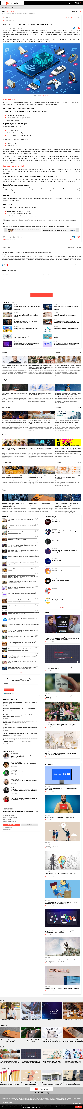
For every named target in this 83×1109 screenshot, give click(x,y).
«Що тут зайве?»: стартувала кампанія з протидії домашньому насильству (22, 637)
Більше (21, 672)
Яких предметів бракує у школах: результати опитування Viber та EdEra (23, 520)
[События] (78, 3)
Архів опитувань (7, 829)
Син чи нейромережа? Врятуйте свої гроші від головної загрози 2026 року (25, 322)
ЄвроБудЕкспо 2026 (57, 600)
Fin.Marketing (56, 521)
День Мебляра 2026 (57, 570)
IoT (68, 17)
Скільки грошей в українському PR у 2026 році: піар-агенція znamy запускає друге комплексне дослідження (23, 649)
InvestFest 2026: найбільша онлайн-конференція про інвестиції (65, 531)
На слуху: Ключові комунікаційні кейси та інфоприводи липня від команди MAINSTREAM (62, 667)
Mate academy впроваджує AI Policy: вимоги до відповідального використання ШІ (65, 329)
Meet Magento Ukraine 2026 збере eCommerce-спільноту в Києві (65, 551)
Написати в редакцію (10, 239)
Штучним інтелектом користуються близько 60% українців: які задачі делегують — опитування (26, 329)
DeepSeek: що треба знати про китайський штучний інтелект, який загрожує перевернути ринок (66, 344)
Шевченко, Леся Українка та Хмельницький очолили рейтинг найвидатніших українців (22, 582)
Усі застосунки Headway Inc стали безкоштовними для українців (23, 605)
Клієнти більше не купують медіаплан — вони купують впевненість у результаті (60, 845)
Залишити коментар (41, 294)
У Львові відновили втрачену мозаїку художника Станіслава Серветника (22, 526)
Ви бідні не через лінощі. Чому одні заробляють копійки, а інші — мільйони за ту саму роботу (61, 960)
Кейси (2, 1047)
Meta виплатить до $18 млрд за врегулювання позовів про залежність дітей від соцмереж (19, 740)
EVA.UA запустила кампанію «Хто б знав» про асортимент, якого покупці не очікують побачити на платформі (61, 725)
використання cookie (59, 1106)
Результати (30, 824)
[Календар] (76, 3)
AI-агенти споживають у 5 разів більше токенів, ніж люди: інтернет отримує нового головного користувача (27, 308)
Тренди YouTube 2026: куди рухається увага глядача (59, 817)
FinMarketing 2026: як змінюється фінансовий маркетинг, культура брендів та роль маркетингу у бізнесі (23, 612)
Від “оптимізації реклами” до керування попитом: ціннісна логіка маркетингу (61, 874)
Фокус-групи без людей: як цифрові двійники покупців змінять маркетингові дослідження (65, 314)
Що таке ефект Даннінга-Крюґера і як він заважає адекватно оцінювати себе (31, 1083)
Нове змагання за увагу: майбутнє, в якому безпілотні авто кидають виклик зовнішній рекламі (66, 322)
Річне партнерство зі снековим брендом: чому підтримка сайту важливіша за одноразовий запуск (52, 1062)
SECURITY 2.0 (55, 590)
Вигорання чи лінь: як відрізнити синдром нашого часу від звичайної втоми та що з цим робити (10, 1083)
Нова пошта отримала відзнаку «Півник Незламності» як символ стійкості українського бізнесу (23, 551)
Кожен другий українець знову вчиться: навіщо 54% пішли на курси (22, 662)
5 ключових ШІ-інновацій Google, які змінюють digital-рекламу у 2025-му (25, 336)
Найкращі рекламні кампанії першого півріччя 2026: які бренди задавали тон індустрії (60, 754)
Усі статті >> (58, 352)
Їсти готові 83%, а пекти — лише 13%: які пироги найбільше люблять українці (23, 569)
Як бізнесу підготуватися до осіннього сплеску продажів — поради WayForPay (22, 643)
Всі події (62, 607)
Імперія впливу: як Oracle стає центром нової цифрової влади (62, 988)
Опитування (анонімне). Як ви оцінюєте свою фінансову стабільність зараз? (20, 812)
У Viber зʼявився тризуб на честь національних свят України (22, 593)
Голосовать (11, 824)
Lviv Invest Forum (56, 540)
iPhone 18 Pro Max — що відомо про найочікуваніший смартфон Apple (52, 1040)
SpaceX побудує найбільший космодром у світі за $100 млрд (20, 727)
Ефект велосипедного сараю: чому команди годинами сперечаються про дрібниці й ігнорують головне (52, 1083)
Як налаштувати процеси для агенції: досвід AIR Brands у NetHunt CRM (61, 789)
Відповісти (78, 264)
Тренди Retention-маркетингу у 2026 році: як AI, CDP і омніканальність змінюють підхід (59, 931)
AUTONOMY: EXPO (57, 560)
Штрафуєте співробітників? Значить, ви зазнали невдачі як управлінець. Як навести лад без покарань (61, 903)
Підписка (80, 3)
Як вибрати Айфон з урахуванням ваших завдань (10, 1040)
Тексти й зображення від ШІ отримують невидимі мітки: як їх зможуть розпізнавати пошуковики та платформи (66, 308)
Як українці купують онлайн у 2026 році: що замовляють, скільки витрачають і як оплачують (23, 532)
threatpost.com (44, 96)
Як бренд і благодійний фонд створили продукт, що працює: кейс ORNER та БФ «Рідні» (10, 1062)
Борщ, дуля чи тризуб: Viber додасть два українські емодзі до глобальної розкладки (22, 588)
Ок (78, 1106)
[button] (80, 352)
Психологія (4, 1068)
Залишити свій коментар (73, 247)
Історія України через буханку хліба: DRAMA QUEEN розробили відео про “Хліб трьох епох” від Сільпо (22, 538)
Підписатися (8, 689)
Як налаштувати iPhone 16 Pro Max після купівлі (31, 1040)
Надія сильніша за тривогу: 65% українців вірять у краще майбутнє (23, 624)
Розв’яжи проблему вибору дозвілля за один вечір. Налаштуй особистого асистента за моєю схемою (26, 315)
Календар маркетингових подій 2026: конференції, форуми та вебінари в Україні (22, 619)
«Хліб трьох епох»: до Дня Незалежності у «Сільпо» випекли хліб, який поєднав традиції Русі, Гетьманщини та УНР (23, 600)
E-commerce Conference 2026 (60, 580)
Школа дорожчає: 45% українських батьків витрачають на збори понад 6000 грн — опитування (23, 631)
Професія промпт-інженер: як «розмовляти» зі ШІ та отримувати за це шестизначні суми (26, 344)
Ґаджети (3, 1025)
